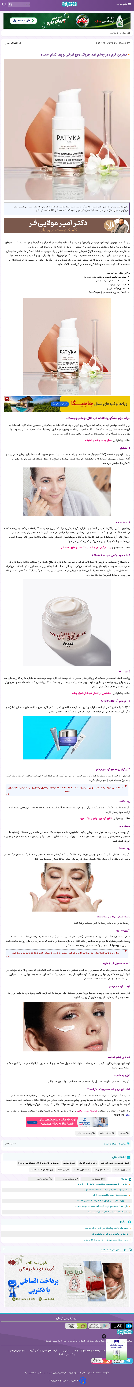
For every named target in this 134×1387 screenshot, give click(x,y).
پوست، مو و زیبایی (87, 1111)
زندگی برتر (70, 1354)
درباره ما (76, 1350)
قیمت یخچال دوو (101, 1170)
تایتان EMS (63, 1170)
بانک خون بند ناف (81, 1170)
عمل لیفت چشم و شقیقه (98, 440)
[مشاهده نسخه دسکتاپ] (4, 5)
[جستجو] (10, 4)
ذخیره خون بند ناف (88, 1163)
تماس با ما (65, 1350)
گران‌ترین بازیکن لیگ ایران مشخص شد (110, 1234)
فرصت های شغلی (49, 1350)
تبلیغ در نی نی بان (17, 1350)
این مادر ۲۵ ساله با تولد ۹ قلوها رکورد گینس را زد (108, 1212)
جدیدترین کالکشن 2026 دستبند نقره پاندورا (38, 1163)
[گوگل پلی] (99, 1326)
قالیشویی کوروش (121, 1170)
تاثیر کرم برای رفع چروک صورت (95, 818)
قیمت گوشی (69, 1163)
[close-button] (104, 1336)
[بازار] (76, 1326)
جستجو (86, 1350)
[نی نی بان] (69, 4)
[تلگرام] (122, 1363)
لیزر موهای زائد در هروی (42, 1170)
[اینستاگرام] (101, 1363)
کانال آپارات (34, 1350)
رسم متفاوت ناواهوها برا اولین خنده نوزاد (110, 1195)
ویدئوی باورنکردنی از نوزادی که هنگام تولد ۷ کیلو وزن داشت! (102, 1200)
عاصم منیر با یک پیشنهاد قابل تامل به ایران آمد (106, 1228)
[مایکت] (122, 1326)
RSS (61, 1354)
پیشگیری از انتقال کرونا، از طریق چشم (91, 693)
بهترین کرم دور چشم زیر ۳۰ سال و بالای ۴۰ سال (86, 548)
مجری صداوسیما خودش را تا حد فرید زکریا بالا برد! (105, 1240)
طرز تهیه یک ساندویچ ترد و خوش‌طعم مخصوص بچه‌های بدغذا (101, 1206)
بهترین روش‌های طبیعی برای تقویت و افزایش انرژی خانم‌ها (103, 1184)
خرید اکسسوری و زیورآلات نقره (115, 1163)
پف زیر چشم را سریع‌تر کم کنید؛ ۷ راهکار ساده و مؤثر (106, 1189)
